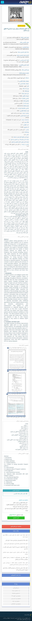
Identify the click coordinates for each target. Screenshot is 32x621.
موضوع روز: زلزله (15, 601)
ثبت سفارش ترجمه (16, 591)
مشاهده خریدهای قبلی (16, 526)
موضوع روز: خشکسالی (16, 604)
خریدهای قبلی (16, 588)
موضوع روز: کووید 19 (15, 596)
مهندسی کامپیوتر (21, 26)
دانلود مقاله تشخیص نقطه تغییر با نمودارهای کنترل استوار (16, 544)
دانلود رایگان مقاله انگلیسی (20, 494)
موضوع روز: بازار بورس (16, 598)
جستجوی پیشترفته (16, 593)
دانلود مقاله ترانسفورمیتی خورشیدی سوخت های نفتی (17, 540)
